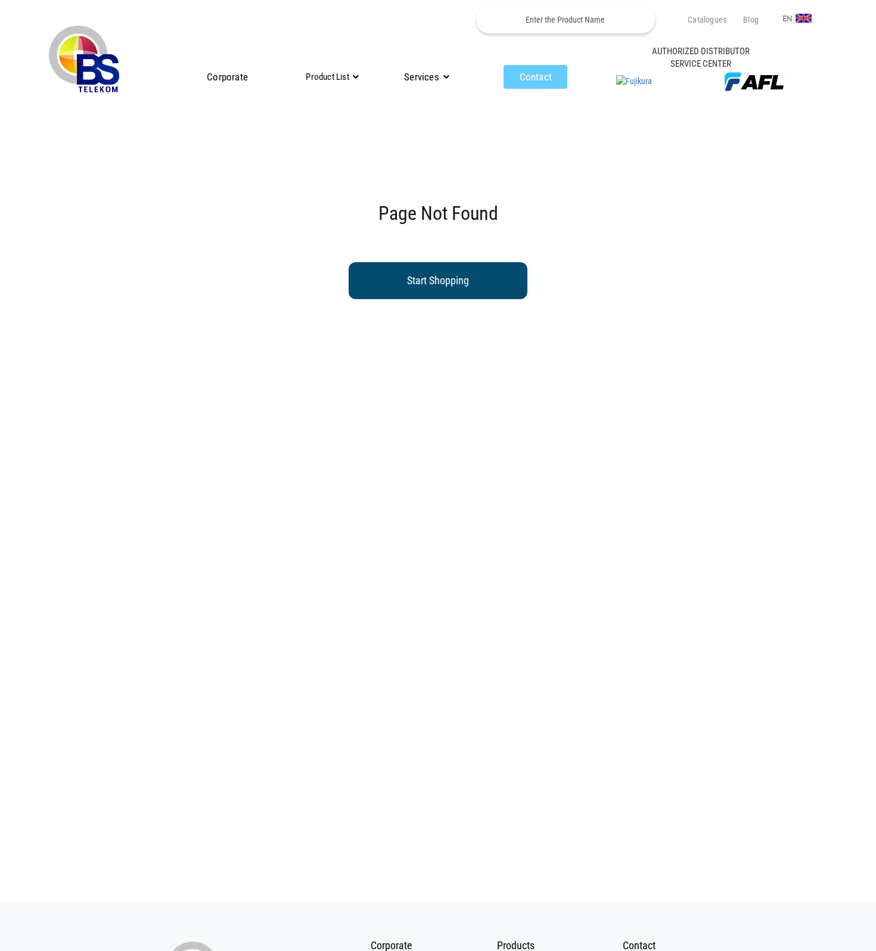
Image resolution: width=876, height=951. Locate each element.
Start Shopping (438, 280)
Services (421, 77)
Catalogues (707, 19)
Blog (751, 19)
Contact (536, 77)
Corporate (227, 77)
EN (788, 19)
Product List (327, 77)
